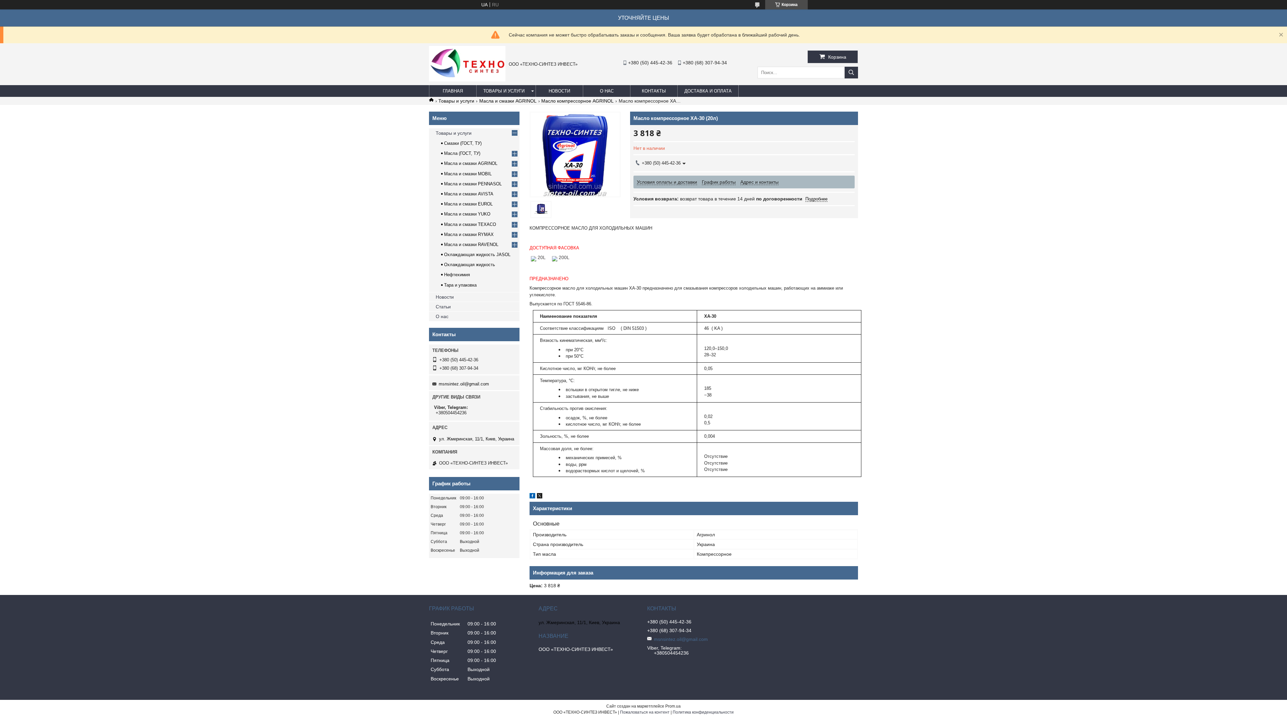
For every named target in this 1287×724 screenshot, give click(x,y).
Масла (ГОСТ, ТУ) (462, 153)
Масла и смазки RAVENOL (471, 244)
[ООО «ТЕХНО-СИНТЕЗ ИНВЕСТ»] (467, 79)
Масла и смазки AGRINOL (508, 101)
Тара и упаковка (460, 285)
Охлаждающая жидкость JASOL (477, 254)
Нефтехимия (457, 274)
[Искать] (851, 72)
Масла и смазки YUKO (467, 214)
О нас (607, 91)
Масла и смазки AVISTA (468, 193)
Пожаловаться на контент (645, 712)
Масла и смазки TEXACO (470, 224)
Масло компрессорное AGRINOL (577, 101)
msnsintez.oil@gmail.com (464, 383)
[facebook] (532, 496)
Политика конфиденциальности (703, 712)
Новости (559, 91)
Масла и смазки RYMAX (469, 234)
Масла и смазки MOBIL (468, 173)
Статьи (443, 306)
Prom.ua (673, 706)
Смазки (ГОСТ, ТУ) (463, 143)
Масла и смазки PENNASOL (473, 183)
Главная (453, 91)
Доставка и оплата (708, 91)
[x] (539, 496)
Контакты (654, 91)
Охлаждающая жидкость (469, 264)
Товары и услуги (504, 91)
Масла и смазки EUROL (468, 203)
